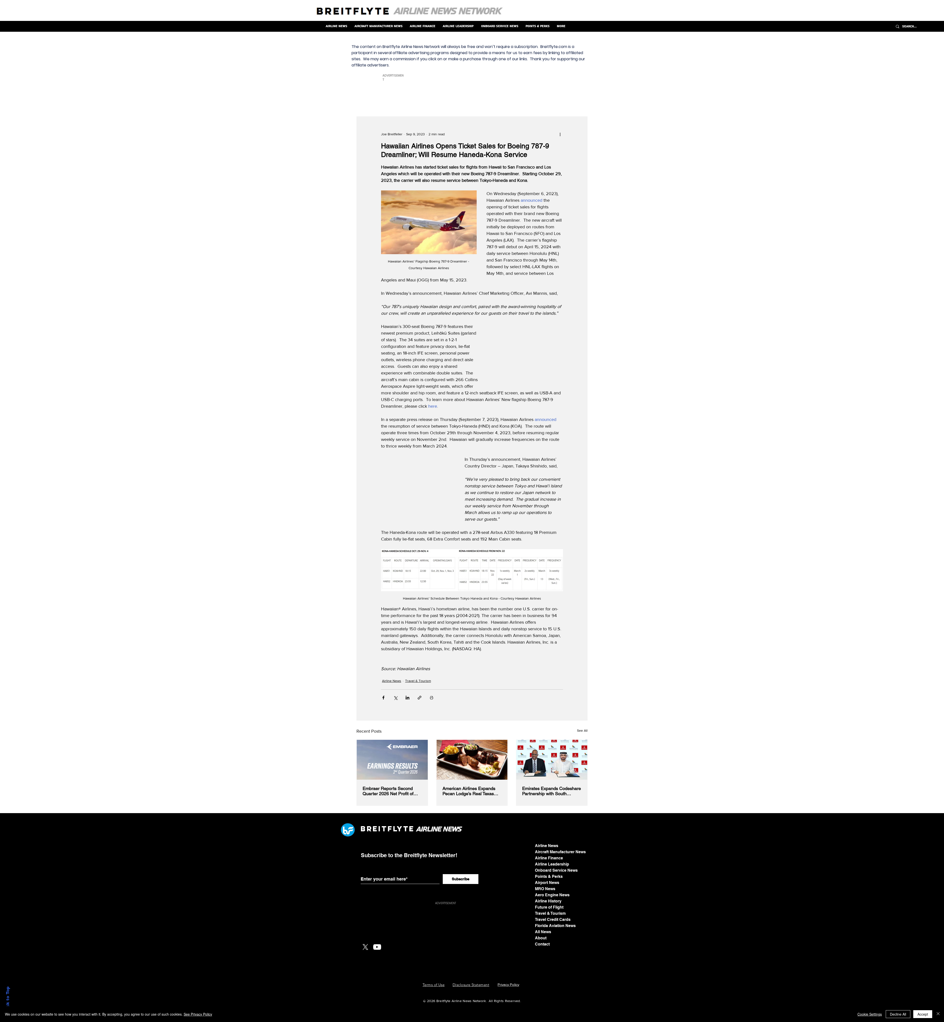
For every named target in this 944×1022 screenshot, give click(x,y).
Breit (373, 828)
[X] (365, 947)
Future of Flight (549, 907)
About (540, 938)
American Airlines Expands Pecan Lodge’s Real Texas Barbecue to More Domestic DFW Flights (469, 791)
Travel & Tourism (418, 681)
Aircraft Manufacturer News (560, 852)
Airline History (548, 901)
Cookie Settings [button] (869, 1014)
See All (582, 730)
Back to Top (7, 1000)
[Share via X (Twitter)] (395, 697)
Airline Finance (549, 858)
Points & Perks (549, 876)
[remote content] (526, 354)
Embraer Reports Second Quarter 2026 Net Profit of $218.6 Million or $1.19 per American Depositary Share (390, 791)
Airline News (391, 681)
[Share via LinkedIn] (407, 697)
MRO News (545, 888)
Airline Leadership (552, 864)
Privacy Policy (508, 984)
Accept (922, 1014)
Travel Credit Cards (553, 919)
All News (543, 931)
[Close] (938, 1014)
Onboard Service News (556, 870)
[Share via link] (419, 697)
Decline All (898, 1014)
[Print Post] (431, 697)
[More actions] (560, 134)
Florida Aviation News (555, 925)
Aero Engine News (552, 895)
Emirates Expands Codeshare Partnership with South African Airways (551, 791)
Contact (542, 944)
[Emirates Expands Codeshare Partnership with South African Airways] (551, 760)
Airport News (547, 882)
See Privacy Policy (198, 1014)
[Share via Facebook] (383, 697)
